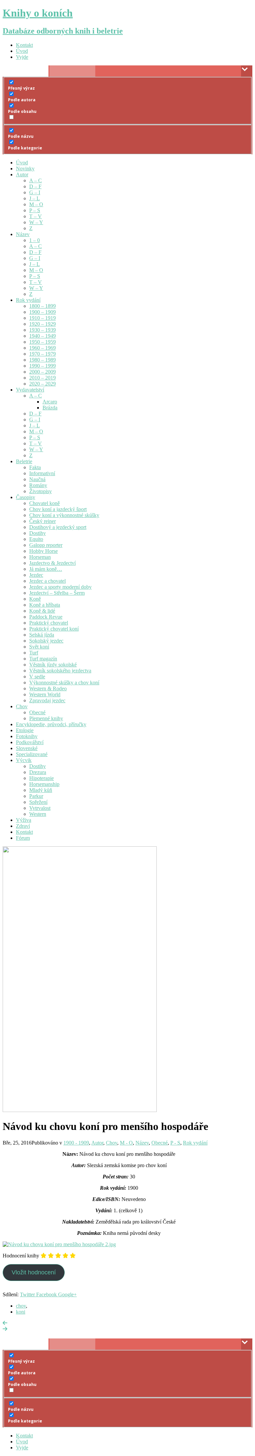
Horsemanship (44, 784)
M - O (126, 1143)
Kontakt (24, 45)
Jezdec (36, 575)
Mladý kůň (40, 790)
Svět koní (39, 646)
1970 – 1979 (42, 354)
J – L (34, 198)
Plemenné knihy (46, 718)
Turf (33, 652)
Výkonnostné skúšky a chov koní (64, 682)
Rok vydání (28, 300)
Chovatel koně (44, 503)
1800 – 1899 (42, 306)
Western (37, 814)
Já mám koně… (45, 569)
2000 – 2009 (42, 372)
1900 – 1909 (42, 312)
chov (21, 1306)
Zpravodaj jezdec (47, 700)
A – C (35, 180)
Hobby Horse (43, 551)
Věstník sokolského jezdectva (60, 670)
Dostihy (37, 533)
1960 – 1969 (42, 348)
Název (23, 234)
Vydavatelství (30, 389)
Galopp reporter (45, 545)
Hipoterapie (41, 778)
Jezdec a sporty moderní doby (60, 587)
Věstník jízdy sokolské (53, 664)
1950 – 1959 (42, 342)
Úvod (22, 51)
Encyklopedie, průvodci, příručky (51, 724)
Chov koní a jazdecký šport (58, 509)
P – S (34, 210)
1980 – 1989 (42, 360)
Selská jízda (41, 635)
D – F (35, 186)
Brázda (49, 407)
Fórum (23, 838)
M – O (36, 204)
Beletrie (24, 461)
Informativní (42, 473)
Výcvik (24, 760)
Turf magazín (43, 658)
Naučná (37, 479)
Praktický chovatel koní (54, 629)
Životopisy (40, 491)
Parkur (36, 796)
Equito (36, 539)
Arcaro (49, 401)
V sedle (37, 676)
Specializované (31, 754)
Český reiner (42, 521)
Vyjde (22, 57)
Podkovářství (29, 742)
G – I (34, 192)
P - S (175, 1143)
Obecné (37, 712)
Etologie (25, 730)
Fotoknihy (27, 736)
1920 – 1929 (42, 324)
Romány (38, 485)
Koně (35, 599)
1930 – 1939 (42, 330)
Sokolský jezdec (46, 640)
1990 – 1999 (42, 366)
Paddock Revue (45, 617)
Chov (22, 706)
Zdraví (23, 826)
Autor (22, 174)
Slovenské (27, 748)
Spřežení (38, 802)
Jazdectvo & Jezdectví (52, 563)
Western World (44, 694)
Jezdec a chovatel (47, 581)
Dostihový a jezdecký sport (57, 527)
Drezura (37, 772)
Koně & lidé (42, 611)
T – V (35, 216)
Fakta (35, 467)
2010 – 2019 (42, 378)
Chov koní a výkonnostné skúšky (64, 515)
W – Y (36, 222)
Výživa (23, 820)
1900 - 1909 (76, 1143)
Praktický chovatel (48, 623)
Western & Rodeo (48, 688)
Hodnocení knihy (21, 1255)
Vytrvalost (39, 808)
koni (20, 1312)
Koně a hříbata (44, 605)
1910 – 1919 (42, 318)
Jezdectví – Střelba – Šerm (57, 593)
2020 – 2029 (42, 383)
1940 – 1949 (42, 336)
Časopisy (25, 497)
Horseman (40, 557)
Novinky (25, 168)
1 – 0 (34, 240)
